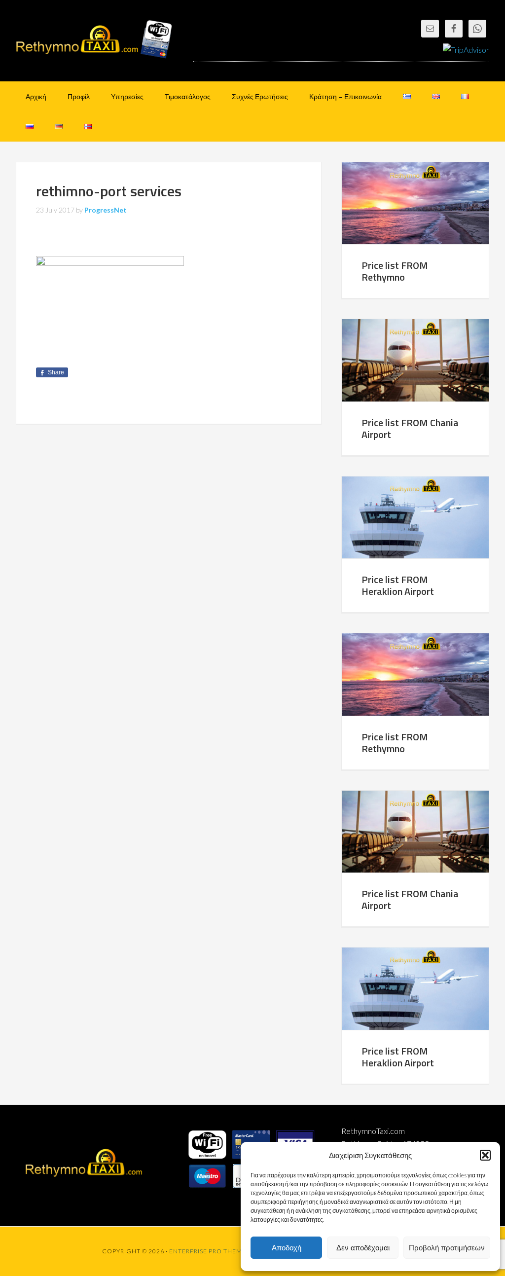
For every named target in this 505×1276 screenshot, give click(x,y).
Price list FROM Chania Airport (410, 428)
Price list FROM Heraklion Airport (397, 585)
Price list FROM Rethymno (394, 271)
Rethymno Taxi (95, 39)
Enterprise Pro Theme (207, 1251)
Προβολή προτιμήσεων (447, 1247)
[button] (485, 1155)
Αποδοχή (286, 1247)
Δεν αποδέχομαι (363, 1247)
